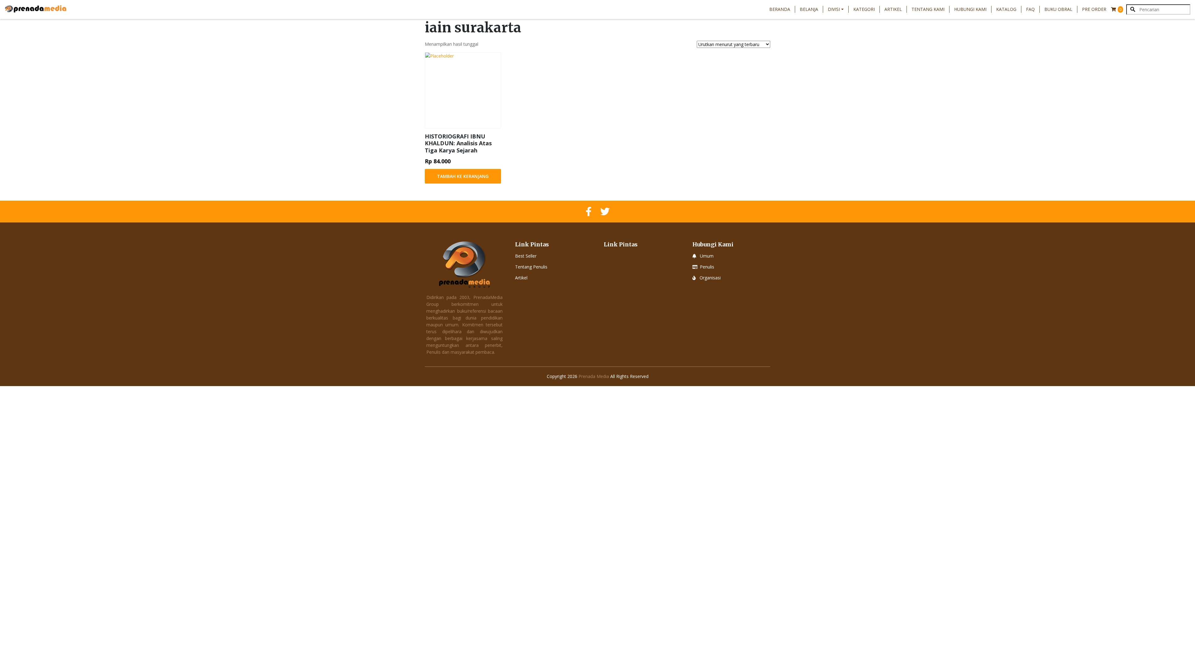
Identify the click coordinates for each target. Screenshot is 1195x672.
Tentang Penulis (531, 267)
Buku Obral (1058, 9)
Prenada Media (594, 376)
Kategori (864, 9)
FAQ (1030, 9)
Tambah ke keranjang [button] (463, 176)
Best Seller (526, 256)
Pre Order (1094, 9)
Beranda (779, 9)
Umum (707, 256)
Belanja (809, 9)
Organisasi (710, 278)
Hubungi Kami (970, 9)
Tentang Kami (927, 9)
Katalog (1006, 9)
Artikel (893, 9)
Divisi (834, 9)
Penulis (707, 267)
